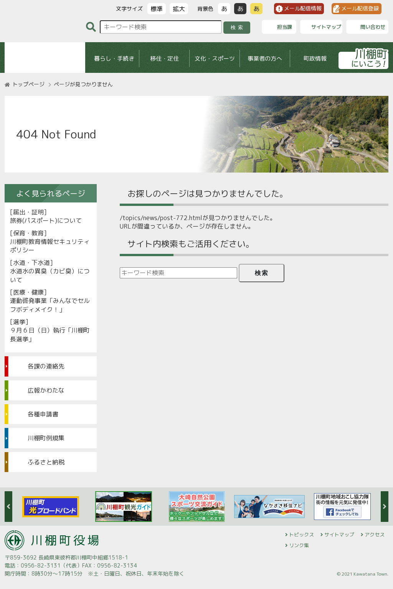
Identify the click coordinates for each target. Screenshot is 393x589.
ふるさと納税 (46, 462)
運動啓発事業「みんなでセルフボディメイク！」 (50, 304)
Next (384, 506)
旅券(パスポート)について (46, 220)
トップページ (28, 84)
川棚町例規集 (46, 438)
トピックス (301, 534)
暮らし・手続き (114, 58)
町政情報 (315, 58)
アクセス (375, 534)
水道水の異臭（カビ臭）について (50, 275)
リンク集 (299, 545)
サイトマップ (339, 534)
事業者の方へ (265, 58)
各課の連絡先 (46, 366)
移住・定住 (164, 58)
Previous (8, 506)
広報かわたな (46, 390)
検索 (238, 27)
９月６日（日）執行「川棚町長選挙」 (50, 334)
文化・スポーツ (215, 58)
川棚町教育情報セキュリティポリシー (50, 245)
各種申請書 (43, 414)
